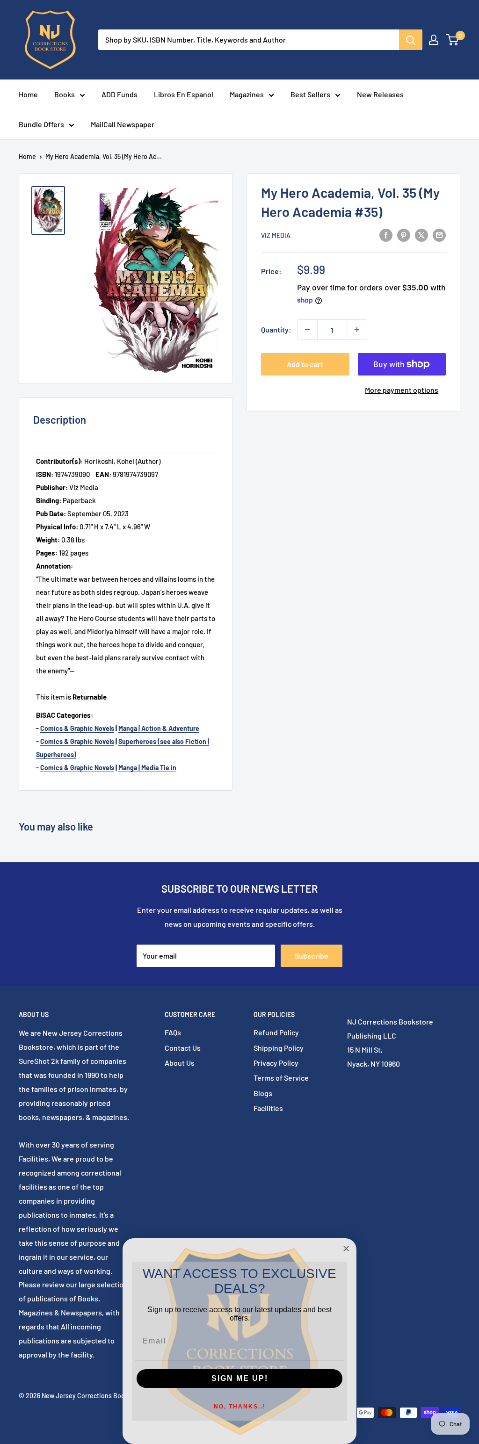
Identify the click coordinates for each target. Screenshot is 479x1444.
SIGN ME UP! (239, 1378)
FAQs (173, 1032)
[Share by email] (439, 234)
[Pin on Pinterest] (403, 234)
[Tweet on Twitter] (421, 234)
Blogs (263, 1093)
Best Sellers (310, 94)
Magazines (247, 94)
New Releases (380, 94)
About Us (180, 1062)
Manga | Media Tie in (147, 768)
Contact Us (183, 1047)
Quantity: (276, 329)
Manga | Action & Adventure (158, 728)
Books (64, 94)
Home (28, 94)
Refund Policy (276, 1032)
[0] (452, 39)
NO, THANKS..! (240, 1406)
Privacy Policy (276, 1062)
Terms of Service (281, 1077)
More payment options (401, 389)
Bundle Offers (41, 124)
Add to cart (305, 364)
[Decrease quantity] (307, 329)
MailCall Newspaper (122, 124)
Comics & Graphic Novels (77, 728)
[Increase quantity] (357, 329)
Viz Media (275, 235)
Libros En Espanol (183, 94)
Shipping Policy (279, 1047)
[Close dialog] (346, 1248)
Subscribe (311, 955)
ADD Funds (120, 94)
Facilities (268, 1108)
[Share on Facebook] (385, 234)
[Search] (410, 39)
